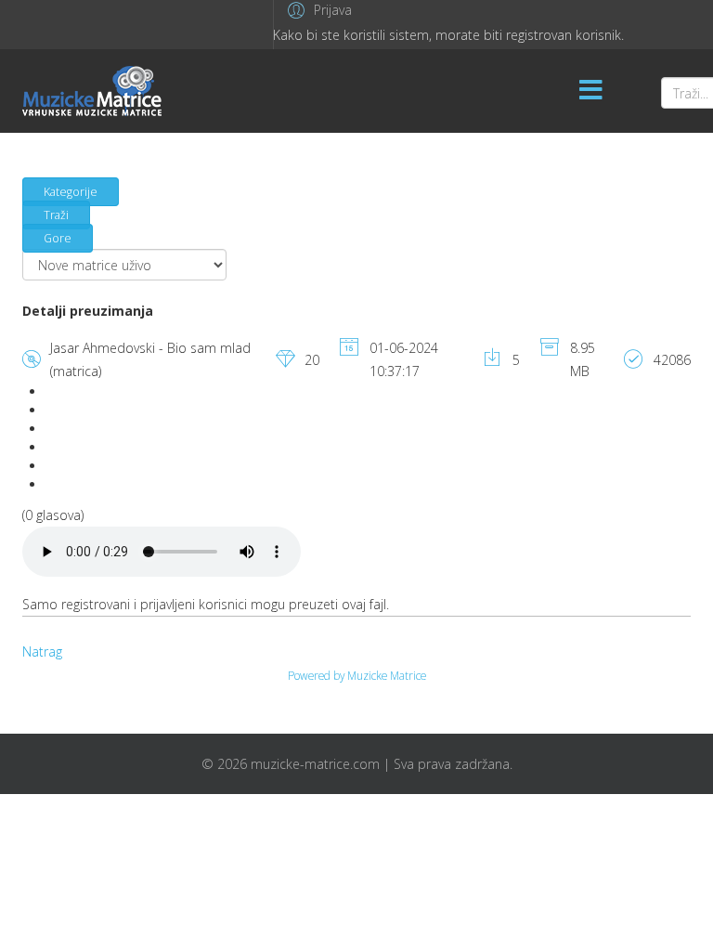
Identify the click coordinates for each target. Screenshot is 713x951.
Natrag (42, 651)
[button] (317, 10)
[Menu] (591, 91)
